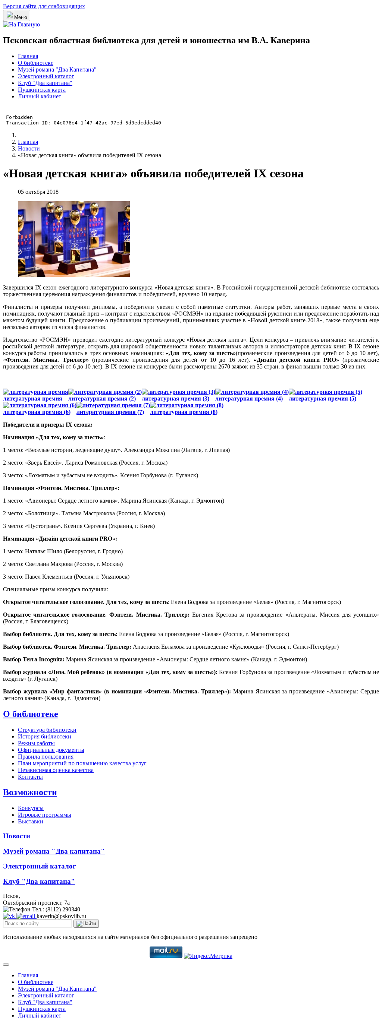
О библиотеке (35, 63)
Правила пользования (45, 756)
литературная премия (32, 398)
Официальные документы (51, 750)
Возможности (30, 792)
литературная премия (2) (102, 398)
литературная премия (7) (110, 412)
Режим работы (36, 743)
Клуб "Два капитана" (45, 83)
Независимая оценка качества (56, 770)
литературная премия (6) (37, 412)
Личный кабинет (39, 96)
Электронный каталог (46, 76)
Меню (20, 17)
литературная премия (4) (249, 398)
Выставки (30, 821)
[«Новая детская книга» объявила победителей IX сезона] (74, 275)
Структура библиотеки (47, 730)
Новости (16, 836)
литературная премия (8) (183, 412)
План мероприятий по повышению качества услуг (82, 763)
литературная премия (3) (175, 398)
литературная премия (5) (322, 398)
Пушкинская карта (42, 89)
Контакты (30, 777)
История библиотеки (44, 736)
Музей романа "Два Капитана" (57, 69)
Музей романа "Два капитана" (54, 851)
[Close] (6, 965)
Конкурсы (31, 808)
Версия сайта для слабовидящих (44, 6)
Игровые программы (44, 815)
